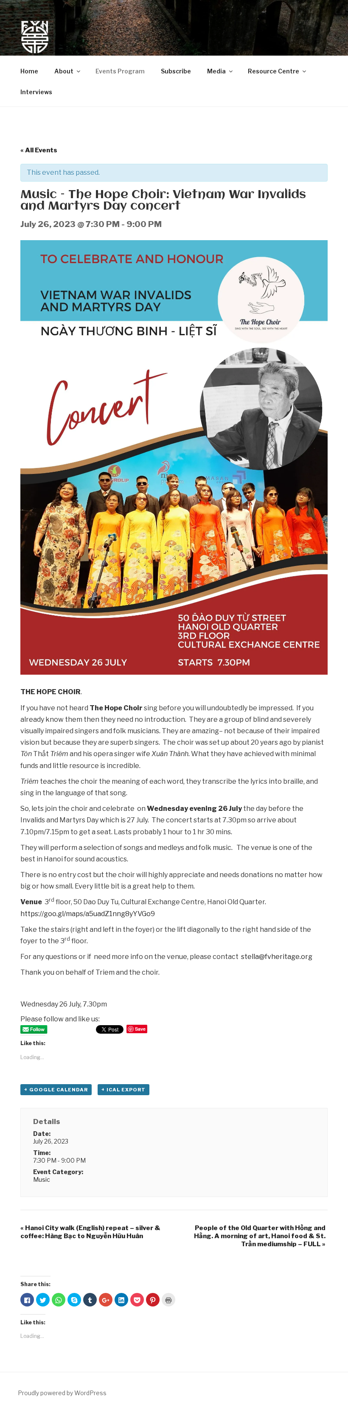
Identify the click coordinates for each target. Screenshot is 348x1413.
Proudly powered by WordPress (62, 1392)
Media (216, 71)
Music (41, 1179)
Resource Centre (273, 71)
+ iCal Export (123, 1090)
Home (29, 71)
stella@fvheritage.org (276, 957)
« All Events (38, 150)
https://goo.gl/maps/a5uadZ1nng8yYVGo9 (87, 914)
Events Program (120, 71)
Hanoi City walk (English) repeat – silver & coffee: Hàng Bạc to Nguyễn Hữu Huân (90, 1232)
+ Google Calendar (56, 1090)
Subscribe (176, 71)
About (63, 71)
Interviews (36, 91)
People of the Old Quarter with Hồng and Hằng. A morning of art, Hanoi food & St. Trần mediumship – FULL (260, 1236)
